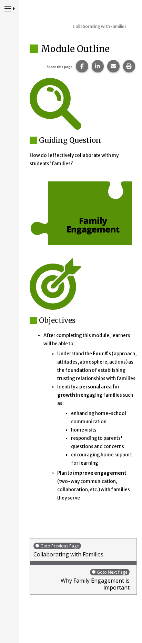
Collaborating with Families (68, 550)
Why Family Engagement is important (95, 580)
